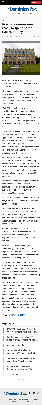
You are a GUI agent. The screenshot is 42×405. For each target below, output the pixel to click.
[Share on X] (38, 36)
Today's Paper (15, 14)
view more (20, 379)
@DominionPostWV (17, 315)
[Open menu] (2, 2)
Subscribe (36, 2)
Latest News (7, 20)
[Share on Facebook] (34, 36)
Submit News (27, 14)
